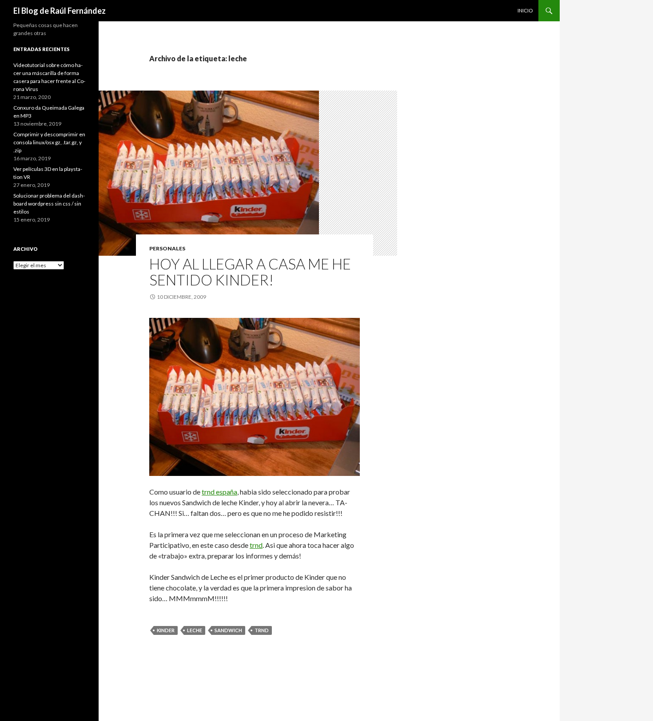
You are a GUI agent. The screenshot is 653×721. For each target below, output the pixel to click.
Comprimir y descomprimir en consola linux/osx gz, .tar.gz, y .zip (49, 142)
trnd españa (219, 491)
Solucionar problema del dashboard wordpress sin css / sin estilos (49, 203)
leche (194, 630)
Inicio (525, 10)
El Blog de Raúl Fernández (59, 11)
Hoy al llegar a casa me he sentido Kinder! (250, 272)
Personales (167, 248)
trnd (256, 545)
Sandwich (228, 630)
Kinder (166, 630)
